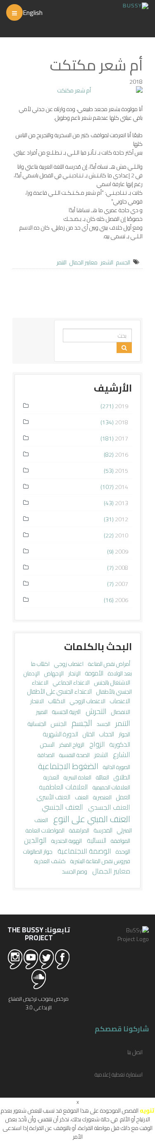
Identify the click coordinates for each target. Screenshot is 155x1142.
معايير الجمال (83, 262)
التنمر (62, 262)
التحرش (95, 711)
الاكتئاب (56, 700)
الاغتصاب (119, 700)
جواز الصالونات (37, 851)
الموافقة (120, 840)
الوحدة (122, 851)
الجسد (102, 724)
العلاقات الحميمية (110, 787)
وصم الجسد (74, 871)
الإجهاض (53, 673)
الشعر (106, 262)
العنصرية (102, 797)
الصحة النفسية (74, 754)
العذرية (51, 777)
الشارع (120, 754)
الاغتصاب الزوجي (87, 701)
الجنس (58, 723)
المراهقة (78, 830)
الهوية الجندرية (66, 840)
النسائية (95, 840)
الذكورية (119, 744)
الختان (88, 734)
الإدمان (32, 673)
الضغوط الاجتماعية (68, 766)
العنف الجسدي (108, 807)
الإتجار (74, 673)
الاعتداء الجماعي (71, 682)
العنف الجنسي (62, 807)
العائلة (102, 777)
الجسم (123, 262)
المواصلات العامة (45, 830)
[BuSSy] (135, 4)
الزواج (96, 744)
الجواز (123, 734)
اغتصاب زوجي (68, 663)
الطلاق (121, 777)
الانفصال (120, 711)
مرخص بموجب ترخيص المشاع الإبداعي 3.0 (39, 1003)
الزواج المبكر (71, 744)
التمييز (42, 711)
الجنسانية (37, 723)
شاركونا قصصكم (122, 1029)
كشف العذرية (50, 860)
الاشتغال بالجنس (111, 682)
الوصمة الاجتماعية (83, 851)
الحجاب (106, 734)
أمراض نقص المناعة (108, 663)
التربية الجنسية (66, 711)
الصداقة (46, 755)
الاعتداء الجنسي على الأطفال (59, 691)
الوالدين (35, 840)
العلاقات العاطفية (63, 787)
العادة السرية (76, 777)
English (33, 12)
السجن (47, 744)
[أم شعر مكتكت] (77, 90)
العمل (122, 797)
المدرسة (102, 830)
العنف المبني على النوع (90, 819)
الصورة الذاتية (116, 767)
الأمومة (93, 673)
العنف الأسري (53, 797)
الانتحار (37, 701)
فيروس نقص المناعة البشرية (99, 861)
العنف (81, 797)
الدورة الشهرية (60, 734)
